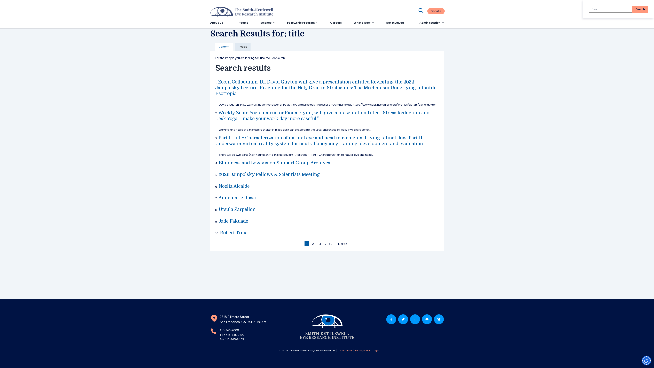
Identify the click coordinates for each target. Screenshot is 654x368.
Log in (376, 350)
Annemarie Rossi (237, 197)
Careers (336, 22)
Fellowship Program (301, 22)
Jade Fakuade (233, 221)
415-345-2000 (229, 330)
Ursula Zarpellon (237, 209)
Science (266, 22)
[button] (421, 11)
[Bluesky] (439, 319)
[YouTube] (427, 319)
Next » (342, 243)
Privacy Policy (362, 350)
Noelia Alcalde (234, 186)
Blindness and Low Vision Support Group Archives (274, 162)
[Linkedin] (415, 319)
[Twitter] (403, 319)
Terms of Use (345, 350)
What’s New (362, 22)
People (243, 22)
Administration (429, 22)
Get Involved (395, 22)
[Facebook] (391, 319)
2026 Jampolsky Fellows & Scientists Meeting (269, 174)
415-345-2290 (235, 334)
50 (330, 243)
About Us (216, 22)
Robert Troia (233, 232)
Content (224, 46)
